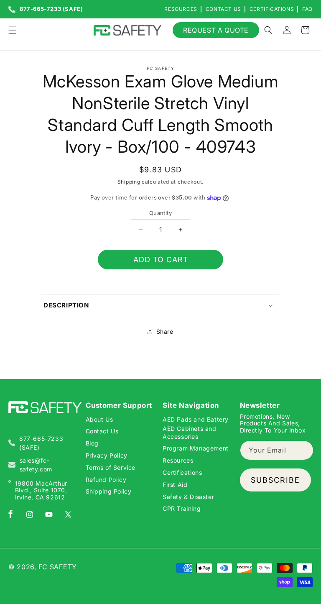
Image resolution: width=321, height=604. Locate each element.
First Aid (175, 484)
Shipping (128, 182)
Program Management (196, 448)
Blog (92, 443)
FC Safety (57, 567)
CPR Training (182, 508)
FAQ (307, 9)
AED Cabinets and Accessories (190, 432)
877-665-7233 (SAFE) (51, 9)
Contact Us (223, 9)
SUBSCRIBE (275, 480)
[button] (12, 30)
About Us (99, 419)
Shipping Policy (109, 491)
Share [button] (164, 331)
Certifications (272, 9)
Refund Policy (106, 479)
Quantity (160, 213)
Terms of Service (111, 467)
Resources (180, 9)
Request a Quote (216, 30)
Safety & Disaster (188, 496)
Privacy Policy (106, 455)
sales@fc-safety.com (36, 465)
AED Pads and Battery (196, 419)
